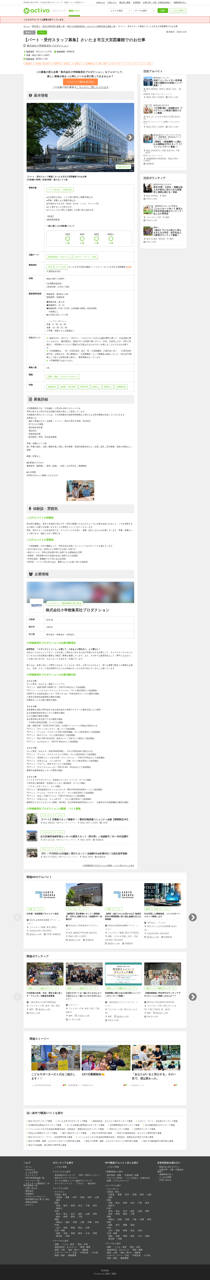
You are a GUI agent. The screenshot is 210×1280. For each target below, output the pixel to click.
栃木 (65, 1205)
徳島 (110, 1225)
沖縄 (67, 1236)
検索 (163, 10)
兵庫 (90, 1222)
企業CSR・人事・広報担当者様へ (157, 2)
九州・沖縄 (60, 1230)
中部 (57, 1211)
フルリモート (113, 1189)
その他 (95, 1252)
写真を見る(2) (123, 167)
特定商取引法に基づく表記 (38, 1199)
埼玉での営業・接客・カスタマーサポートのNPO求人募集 (54, 1141)
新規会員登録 (32, 1202)
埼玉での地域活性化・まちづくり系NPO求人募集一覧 (91, 26)
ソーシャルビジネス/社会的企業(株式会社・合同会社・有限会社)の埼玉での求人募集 (115, 1137)
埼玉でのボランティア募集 (40, 1121)
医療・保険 (60, 1255)
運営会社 (30, 1191)
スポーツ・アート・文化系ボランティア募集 (158, 1121)
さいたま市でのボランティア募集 (72, 1121)
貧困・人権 (60, 1250)
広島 (88, 1228)
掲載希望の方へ (180, 2)
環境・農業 (85, 1247)
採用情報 (105, 1270)
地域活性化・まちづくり (66, 1247)
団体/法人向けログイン (169, 1167)
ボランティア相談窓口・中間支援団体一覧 (37, 1184)
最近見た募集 (124, 2)
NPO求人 (36, 26)
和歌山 (59, 1222)
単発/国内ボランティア (65, 1175)
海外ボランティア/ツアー (66, 1178)
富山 (65, 1214)
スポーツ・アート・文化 (66, 1252)
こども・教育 (68, 1244)
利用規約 (30, 1194)
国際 (57, 1244)
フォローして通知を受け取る (80, 82)
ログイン (30, 1205)
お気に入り (112, 2)
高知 (133, 1225)
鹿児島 (59, 1236)
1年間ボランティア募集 (144, 1129)
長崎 (73, 1233)
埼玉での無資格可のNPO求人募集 (158, 1141)
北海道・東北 (61, 1194)
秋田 (90, 1197)
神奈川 (59, 1208)
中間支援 (84, 1252)
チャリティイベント (64, 1183)
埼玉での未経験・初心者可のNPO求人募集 (47, 1145)
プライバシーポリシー (36, 1196)
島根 (73, 1228)
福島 (58, 1200)
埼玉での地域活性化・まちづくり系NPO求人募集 (139, 1133)
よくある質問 (32, 1172)
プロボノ (80, 1183)
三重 (80, 1216)
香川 (118, 1225)
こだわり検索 (177, 10)
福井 (80, 1214)
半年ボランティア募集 (119, 1129)
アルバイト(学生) (114, 1178)
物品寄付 (92, 1183)
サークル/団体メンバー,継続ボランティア (73, 1181)
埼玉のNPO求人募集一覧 (53, 26)
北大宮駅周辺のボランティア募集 (160, 1125)
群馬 (73, 1205)
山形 (97, 1197)
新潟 (58, 1214)
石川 (73, 1214)
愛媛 (125, 1225)
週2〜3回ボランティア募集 (74, 1133)
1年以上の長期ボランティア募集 (42, 1133)
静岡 (65, 1216)
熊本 (80, 1233)
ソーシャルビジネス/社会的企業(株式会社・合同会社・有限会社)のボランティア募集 (66, 1129)
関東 (57, 1203)
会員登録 (136, 2)
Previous (17, 917)
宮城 (82, 1197)
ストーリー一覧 (33, 1181)
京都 (75, 1222)
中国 (57, 1225)
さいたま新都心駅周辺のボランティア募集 (86, 1125)
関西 (57, 1219)
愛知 (73, 1216)
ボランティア (59, 11)
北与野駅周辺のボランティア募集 (125, 1125)
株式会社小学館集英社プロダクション (48, 45)
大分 (88, 1233)
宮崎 (95, 1233)
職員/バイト (74, 11)
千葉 (88, 1205)
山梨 (88, 1214)
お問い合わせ (32, 1188)
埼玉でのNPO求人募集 (102, 1133)
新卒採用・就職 (114, 1175)
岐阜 (58, 1216)
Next (192, 917)
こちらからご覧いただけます (93, 87)
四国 (109, 1222)
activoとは (100, 2)
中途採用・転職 (132, 1175)
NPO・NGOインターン (89, 1175)
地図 (129, 267)
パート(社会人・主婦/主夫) (138, 1178)
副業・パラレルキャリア (118, 1181)
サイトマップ (32, 1175)
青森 (67, 1197)
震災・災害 (83, 1244)
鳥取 (65, 1228)
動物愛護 (72, 1255)
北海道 (59, 1197)
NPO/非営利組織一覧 (35, 1178)
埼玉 (50, 267)
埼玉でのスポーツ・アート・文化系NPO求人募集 (50, 1137)
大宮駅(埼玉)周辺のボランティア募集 (44, 1125)
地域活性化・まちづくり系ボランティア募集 (113, 1121)
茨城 (58, 1205)
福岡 (58, 1233)
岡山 (80, 1228)
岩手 (75, 1197)
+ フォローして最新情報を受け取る (65, 603)
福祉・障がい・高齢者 (78, 1250)
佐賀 (65, 1233)
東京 (95, 1205)
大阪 (82, 1222)
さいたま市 (61, 267)
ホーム (27, 26)
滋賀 (67, 1222)
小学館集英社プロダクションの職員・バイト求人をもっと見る (108, 865)
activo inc (100, 1274)
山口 (58, 1228)
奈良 (97, 1222)
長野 (95, 1214)
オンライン (60, 1192)
